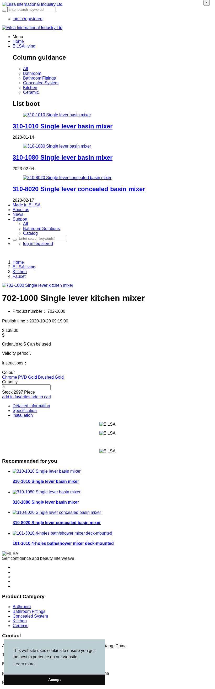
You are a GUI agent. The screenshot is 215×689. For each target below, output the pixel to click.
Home (18, 41)
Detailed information (31, 406)
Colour (8, 372)
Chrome (9, 377)
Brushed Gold (51, 377)
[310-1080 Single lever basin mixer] (57, 146)
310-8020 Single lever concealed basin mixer (79, 188)
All (25, 68)
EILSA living (24, 267)
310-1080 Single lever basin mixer (62, 157)
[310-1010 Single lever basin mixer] (57, 115)
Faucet (19, 276)
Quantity (10, 382)
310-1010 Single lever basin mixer (62, 126)
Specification (25, 410)
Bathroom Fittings (39, 78)
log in (18, 19)
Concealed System (40, 83)
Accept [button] (54, 679)
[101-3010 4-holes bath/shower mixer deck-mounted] (62, 533)
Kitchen (30, 87)
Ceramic (31, 92)
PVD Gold (27, 377)
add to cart (41, 397)
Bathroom (32, 73)
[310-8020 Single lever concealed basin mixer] (67, 177)
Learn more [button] (24, 664)
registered (33, 19)
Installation (23, 415)
